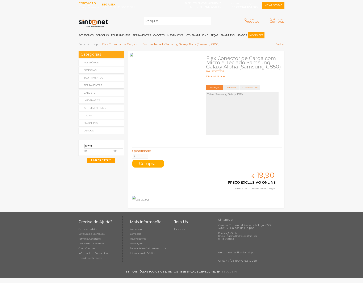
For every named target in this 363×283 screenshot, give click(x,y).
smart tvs (90, 123)
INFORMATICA (175, 35)
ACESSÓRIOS (86, 35)
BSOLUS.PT (229, 271)
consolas (90, 70)
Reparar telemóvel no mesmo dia (148, 248)
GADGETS (158, 35)
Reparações (136, 243)
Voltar (280, 44)
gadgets (89, 92)
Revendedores (138, 238)
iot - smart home (95, 107)
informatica (92, 100)
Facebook (179, 229)
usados (89, 130)
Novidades (256, 35)
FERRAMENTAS (142, 35)
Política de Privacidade (91, 243)
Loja (96, 44)
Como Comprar (87, 248)
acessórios (91, 62)
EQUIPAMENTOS (120, 35)
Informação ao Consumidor (93, 253)
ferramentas (93, 85)
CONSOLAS (102, 35)
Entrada (84, 44)
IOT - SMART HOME (197, 35)
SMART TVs (227, 35)
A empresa (136, 229)
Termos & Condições (90, 238)
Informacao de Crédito (142, 253)
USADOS (242, 35)
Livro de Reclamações (90, 258)
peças (88, 115)
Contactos (135, 233)
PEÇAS (214, 35)
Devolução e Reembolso (92, 233)
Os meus (252, 20)
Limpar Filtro (101, 160)
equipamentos (93, 77)
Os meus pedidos (88, 229)
